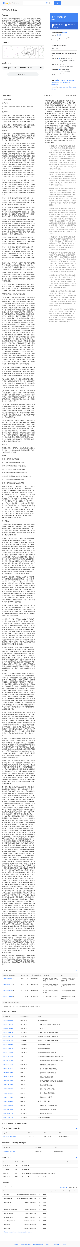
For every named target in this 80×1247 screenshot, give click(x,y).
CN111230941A (8, 1044)
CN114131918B (8, 1064)
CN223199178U (8, 1117)
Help (64, 1244)
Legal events (66, 80)
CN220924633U (8, 1093)
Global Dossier (71, 87)
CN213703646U (8, 1052)
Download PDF (58, 24)
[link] (6, 1194)
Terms (47, 1244)
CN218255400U (8, 1048)
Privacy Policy (56, 1244)
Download (64, 1187)
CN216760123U (8, 1101)
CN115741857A (8, 1069)
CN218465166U (8, 1105)
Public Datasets (38, 1244)
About (16, 1244)
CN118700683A (8, 996)
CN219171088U (8, 1085)
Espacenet (63, 87)
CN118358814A (8, 990)
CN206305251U (8, 1028)
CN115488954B (8, 1040)
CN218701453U (8, 1081)
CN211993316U (8, 1060)
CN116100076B (8, 1024)
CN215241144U (8, 1056)
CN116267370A (8, 985)
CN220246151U (8, 1073)
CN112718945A (8, 1032)
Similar (56, 27)
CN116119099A (8, 979)
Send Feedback (26, 1244)
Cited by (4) (58, 80)
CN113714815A (8, 1036)
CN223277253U (8, 1109)
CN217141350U (8, 1097)
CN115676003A (8, 1020)
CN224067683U (8, 1089)
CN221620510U (8, 1113)
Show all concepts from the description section (17, 1232)
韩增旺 (59, 35)
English (64, 32)
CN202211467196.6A (9, 1136)
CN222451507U (8, 1077)
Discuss (53, 89)
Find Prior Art (71, 24)
